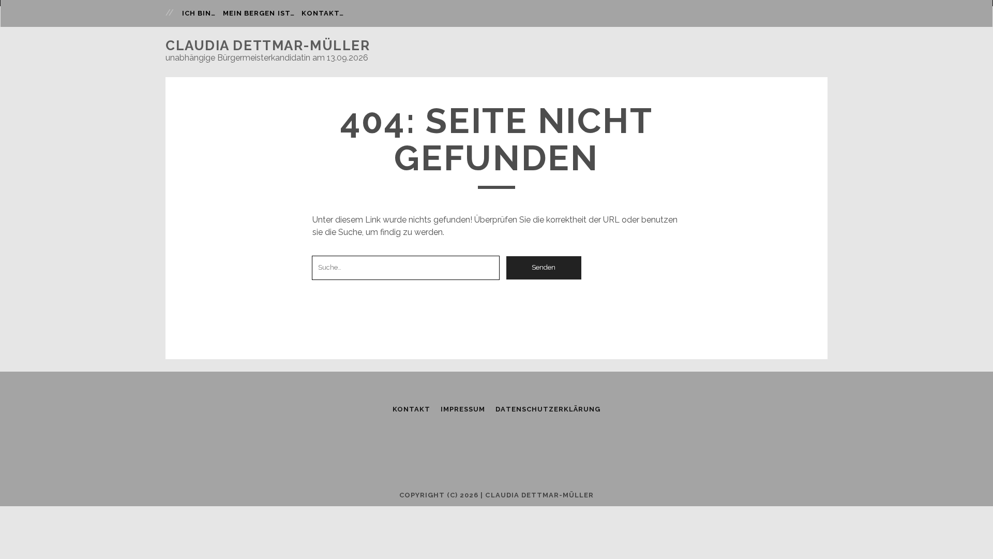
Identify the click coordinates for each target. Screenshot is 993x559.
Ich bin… (199, 13)
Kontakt (411, 409)
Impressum (463, 409)
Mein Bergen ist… (259, 13)
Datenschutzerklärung (547, 409)
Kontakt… (322, 13)
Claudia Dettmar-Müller (268, 45)
